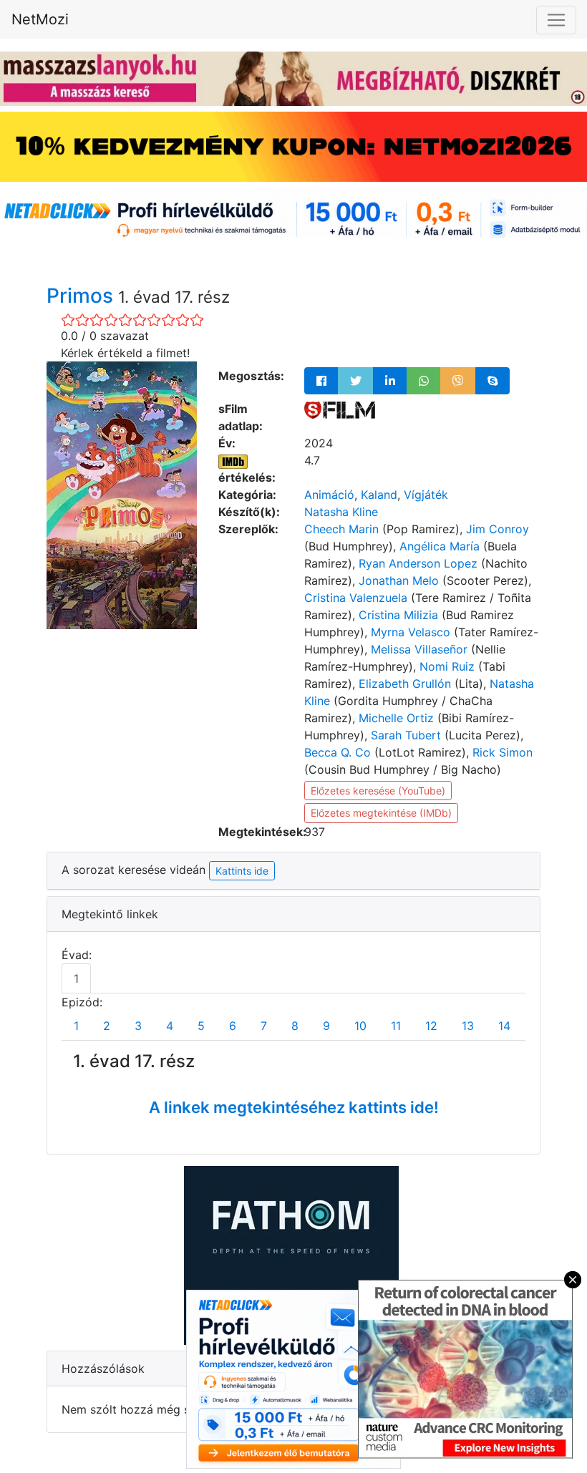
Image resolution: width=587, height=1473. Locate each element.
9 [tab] (326, 1026)
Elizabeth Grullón (405, 683)
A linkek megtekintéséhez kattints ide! (294, 1107)
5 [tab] (201, 1026)
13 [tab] (468, 1026)
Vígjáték (426, 494)
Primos (82, 295)
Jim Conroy (497, 529)
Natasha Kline (341, 512)
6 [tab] (232, 1026)
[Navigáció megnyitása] (556, 20)
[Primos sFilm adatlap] (339, 409)
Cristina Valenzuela (355, 597)
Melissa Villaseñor (419, 649)
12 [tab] (431, 1026)
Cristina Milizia (398, 615)
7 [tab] (264, 1026)
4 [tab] (169, 1026)
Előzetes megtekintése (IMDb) (381, 813)
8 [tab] (295, 1026)
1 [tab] (76, 978)
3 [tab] (138, 1026)
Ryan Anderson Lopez (418, 563)
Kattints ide (241, 871)
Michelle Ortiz (396, 718)
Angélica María (439, 546)
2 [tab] (106, 1026)
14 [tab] (504, 1026)
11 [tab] (396, 1026)
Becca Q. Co (337, 752)
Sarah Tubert (406, 735)
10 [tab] (360, 1026)
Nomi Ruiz (447, 666)
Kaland (379, 494)
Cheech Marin (341, 529)
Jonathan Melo (399, 580)
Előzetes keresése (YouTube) (378, 790)
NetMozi (40, 19)
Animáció (329, 494)
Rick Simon (502, 752)
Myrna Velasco (410, 632)
